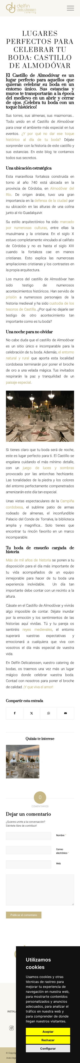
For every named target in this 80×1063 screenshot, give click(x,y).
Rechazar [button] (48, 1040)
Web (58, 863)
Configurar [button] (48, 1048)
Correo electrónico (62, 851)
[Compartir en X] (31, 713)
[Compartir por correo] (65, 713)
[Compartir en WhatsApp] (48, 713)
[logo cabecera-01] (33, 8)
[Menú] (68, 8)
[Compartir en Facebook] (14, 713)
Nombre (61, 835)
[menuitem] (68, 8)
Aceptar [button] (48, 1031)
